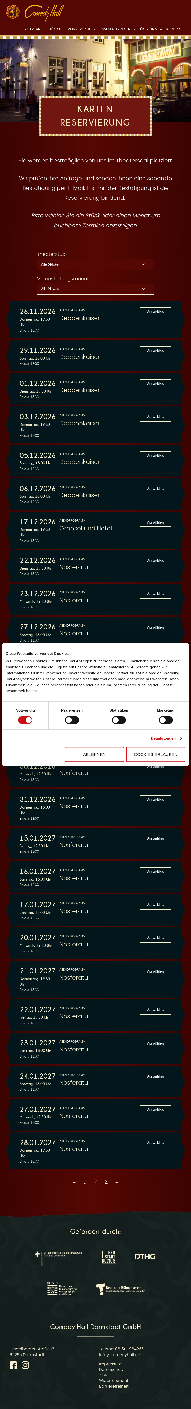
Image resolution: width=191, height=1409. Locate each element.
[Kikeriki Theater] (13, 13)
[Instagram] (25, 1366)
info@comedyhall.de (119, 1355)
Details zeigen (163, 738)
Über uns (148, 29)
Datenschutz (111, 1370)
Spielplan (32, 29)
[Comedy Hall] (44, 14)
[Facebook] (14, 1366)
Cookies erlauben (155, 754)
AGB (103, 1375)
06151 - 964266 (129, 1349)
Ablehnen (94, 754)
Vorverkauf (79, 29)
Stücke (54, 29)
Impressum (110, 1364)
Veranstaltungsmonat (63, 279)
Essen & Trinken (115, 29)
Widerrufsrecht (113, 1381)
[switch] (72, 720)
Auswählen (155, 312)
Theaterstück (52, 254)
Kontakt (174, 29)
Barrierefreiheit (114, 1386)
